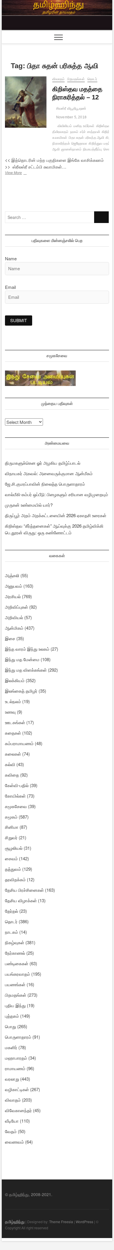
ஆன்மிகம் (14, 628)
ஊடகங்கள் (15, 722)
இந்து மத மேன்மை (22, 659)
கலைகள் (13, 754)
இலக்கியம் (15, 680)
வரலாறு (12, 1079)
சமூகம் (11, 817)
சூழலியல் (14, 848)
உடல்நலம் (13, 701)
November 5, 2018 (71, 117)
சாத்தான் (93, 132)
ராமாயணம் (15, 1068)
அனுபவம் (13, 586)
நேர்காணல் (15, 953)
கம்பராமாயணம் (19, 743)
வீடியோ (12, 1121)
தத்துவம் (13, 869)
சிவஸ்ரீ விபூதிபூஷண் (70, 108)
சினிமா (11, 827)
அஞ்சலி (12, 575)
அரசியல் (13, 596)
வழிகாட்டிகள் (17, 1089)
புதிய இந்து (15, 1005)
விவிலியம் (65, 126)
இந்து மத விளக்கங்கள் (26, 670)
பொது (10, 1026)
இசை (10, 638)
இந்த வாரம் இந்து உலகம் (27, 649)
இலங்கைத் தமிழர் (21, 691)
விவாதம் (58, 79)
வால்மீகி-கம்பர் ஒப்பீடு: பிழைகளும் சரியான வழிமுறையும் (56, 494)
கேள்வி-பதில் (17, 785)
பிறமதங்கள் (75, 79)
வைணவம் (14, 1142)
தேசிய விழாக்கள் (21, 900)
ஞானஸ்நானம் (71, 149)
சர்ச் (83, 132)
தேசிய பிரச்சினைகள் (24, 890)
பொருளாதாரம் (18, 1037)
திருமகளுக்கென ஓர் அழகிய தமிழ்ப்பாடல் (42, 463)
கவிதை (12, 775)
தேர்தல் (11, 911)
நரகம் (74, 132)
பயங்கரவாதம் (17, 974)
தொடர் (92, 79)
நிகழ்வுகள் (14, 942)
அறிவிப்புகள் (16, 607)
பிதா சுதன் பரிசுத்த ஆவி (86, 138)
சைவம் (11, 858)
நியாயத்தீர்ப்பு (92, 149)
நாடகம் (11, 932)
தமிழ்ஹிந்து (15, 1221)
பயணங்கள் (15, 984)
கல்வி (10, 764)
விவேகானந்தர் (18, 1110)
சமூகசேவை (16, 806)
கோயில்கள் (15, 796)
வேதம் (11, 1131)
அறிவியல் (14, 617)
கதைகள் (13, 733)
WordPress (84, 1221)
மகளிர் (11, 1047)
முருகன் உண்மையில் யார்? (29, 505)
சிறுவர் (11, 837)
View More (22, 173)
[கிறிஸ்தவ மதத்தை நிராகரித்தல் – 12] (25, 102)
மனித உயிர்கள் (84, 126)
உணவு (10, 712)
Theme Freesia (61, 1221)
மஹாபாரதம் (16, 1058)
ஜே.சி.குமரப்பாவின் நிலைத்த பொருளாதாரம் (45, 484)
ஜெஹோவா (79, 143)
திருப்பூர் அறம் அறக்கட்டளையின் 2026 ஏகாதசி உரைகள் (55, 515)
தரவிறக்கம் (15, 879)
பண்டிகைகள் (16, 963)
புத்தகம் (12, 1016)
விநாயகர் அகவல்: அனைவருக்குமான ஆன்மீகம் (49, 473)
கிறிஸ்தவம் (104, 126)
